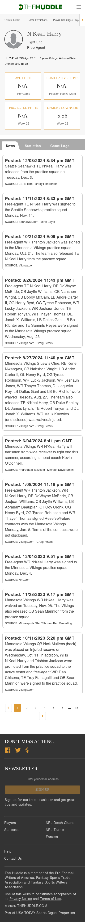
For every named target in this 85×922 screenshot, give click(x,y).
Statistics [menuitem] (33, 145)
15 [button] (76, 707)
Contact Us (13, 858)
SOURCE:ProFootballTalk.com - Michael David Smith (39, 469)
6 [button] (62, 707)
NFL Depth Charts (60, 822)
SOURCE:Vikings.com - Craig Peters (29, 343)
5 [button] (53, 707)
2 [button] (26, 707)
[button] (79, 7)
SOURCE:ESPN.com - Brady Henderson (31, 184)
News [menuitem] (10, 145)
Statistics (11, 829)
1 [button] (17, 707)
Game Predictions (37, 20)
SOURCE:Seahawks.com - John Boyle (30, 222)
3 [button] (35, 707)
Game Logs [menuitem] (60, 145)
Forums (52, 836)
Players (10, 822)
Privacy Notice (20, 898)
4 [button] (44, 707)
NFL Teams (55, 829)
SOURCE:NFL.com (17, 579)
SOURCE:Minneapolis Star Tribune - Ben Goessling (38, 623)
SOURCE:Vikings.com (19, 265)
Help (8, 851)
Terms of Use (50, 898)
